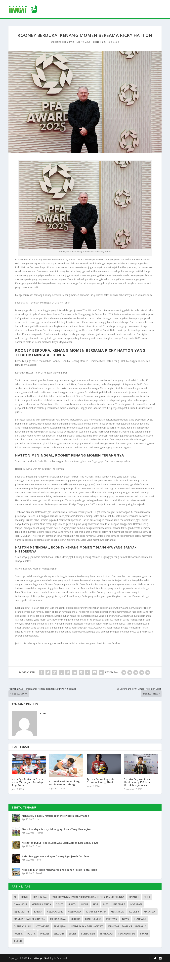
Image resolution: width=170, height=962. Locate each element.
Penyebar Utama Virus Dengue (127, 926)
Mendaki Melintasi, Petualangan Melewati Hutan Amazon (55, 815)
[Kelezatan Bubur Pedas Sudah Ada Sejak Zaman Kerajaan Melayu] (16, 845)
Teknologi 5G (126, 933)
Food (38, 846)
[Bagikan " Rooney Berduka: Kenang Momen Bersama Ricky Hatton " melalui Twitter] (48, 672)
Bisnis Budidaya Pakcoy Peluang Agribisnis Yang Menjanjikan (57, 829)
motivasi (111, 918)
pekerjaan (60, 926)
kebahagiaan (55, 911)
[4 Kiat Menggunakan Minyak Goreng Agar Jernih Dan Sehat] (16, 858)
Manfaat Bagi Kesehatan (29, 918)
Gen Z (59, 904)
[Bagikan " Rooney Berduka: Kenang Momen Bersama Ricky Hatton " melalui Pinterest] (68, 672)
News (125, 918)
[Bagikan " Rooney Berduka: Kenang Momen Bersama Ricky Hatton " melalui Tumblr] (61, 672)
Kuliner (134, 911)
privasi (44, 933)
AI (15, 896)
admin (70, 41)
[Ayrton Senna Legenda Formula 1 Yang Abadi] (104, 764)
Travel (39, 873)
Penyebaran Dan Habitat (87, 926)
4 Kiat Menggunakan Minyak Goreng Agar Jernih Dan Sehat (56, 856)
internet (119, 904)
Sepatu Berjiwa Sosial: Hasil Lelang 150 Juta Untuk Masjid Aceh (137, 782)
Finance (39, 832)
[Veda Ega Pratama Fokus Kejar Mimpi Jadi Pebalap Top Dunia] (29, 764)
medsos (75, 918)
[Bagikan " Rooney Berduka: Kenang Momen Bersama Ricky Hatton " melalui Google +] (54, 672)
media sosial (58, 918)
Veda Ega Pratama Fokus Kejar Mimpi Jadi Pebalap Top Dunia (27, 782)
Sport (96, 41)
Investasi (136, 904)
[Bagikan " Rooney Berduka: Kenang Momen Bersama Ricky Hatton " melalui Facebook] (41, 672)
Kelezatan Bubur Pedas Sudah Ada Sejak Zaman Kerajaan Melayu (60, 842)
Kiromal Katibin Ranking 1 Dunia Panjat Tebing (65, 783)
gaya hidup (20, 904)
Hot (38, 819)
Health (72, 904)
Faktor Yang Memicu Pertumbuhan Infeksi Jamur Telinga (88, 896)
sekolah (59, 933)
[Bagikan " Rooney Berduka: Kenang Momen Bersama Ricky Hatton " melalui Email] (94, 672)
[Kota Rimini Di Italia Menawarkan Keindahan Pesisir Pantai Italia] (16, 872)
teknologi (106, 933)
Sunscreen (88, 933)
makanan (150, 911)
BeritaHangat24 (37, 958)
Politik (18, 933)
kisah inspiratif (96, 911)
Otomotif (42, 926)
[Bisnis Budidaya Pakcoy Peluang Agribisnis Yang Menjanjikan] (16, 831)
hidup (84, 904)
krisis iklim (118, 911)
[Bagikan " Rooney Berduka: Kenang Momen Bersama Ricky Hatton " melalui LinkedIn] (74, 672)
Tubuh (18, 940)
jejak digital (21, 911)
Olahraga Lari (23, 926)
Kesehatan (75, 911)
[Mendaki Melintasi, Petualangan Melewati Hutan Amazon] (16, 818)
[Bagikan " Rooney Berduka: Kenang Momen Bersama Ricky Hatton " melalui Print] (101, 672)
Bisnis (24, 896)
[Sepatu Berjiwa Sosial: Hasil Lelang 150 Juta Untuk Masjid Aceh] (141, 764)
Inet (106, 904)
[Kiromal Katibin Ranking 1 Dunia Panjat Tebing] (66, 765)
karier (38, 911)
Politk (31, 933)
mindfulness (93, 918)
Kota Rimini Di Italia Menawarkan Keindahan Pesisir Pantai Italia (59, 869)
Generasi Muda (41, 904)
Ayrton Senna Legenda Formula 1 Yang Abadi (101, 781)
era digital (40, 896)
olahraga (140, 918)
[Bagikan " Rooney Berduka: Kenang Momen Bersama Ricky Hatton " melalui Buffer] (81, 672)
